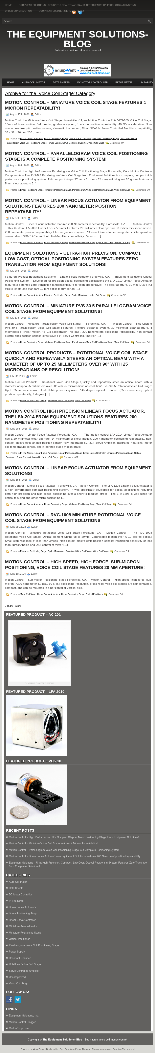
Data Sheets (61, 82)
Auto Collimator (33, 82)
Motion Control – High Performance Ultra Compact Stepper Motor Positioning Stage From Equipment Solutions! (74, 837)
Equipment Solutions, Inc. (24, 1015)
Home (8, 5)
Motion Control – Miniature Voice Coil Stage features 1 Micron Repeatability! (53, 843)
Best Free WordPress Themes (75, 1049)
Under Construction (18, 11)
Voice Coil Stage (96, 142)
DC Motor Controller (92, 82)
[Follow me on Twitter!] (81, 14)
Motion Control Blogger (22, 1022)
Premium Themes (121, 1049)
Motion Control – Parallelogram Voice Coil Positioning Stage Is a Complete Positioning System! (64, 850)
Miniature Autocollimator (23, 926)
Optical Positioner (128, 138)
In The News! (123, 82)
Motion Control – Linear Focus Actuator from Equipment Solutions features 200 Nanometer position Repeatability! (78, 206)
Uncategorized (17, 977)
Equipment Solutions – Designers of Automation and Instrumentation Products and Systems (77, 5)
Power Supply (54, 142)
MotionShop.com (19, 1028)
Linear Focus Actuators (31, 138)
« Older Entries (13, 606)
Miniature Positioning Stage (105, 138)
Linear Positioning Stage (56, 138)
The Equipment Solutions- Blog (77, 39)
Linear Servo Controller (80, 138)
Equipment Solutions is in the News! (61, 11)
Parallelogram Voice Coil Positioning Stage (26, 142)
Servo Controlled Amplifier (74, 142)
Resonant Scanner (19, 958)
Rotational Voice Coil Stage (61, 400)
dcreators (107, 1049)
